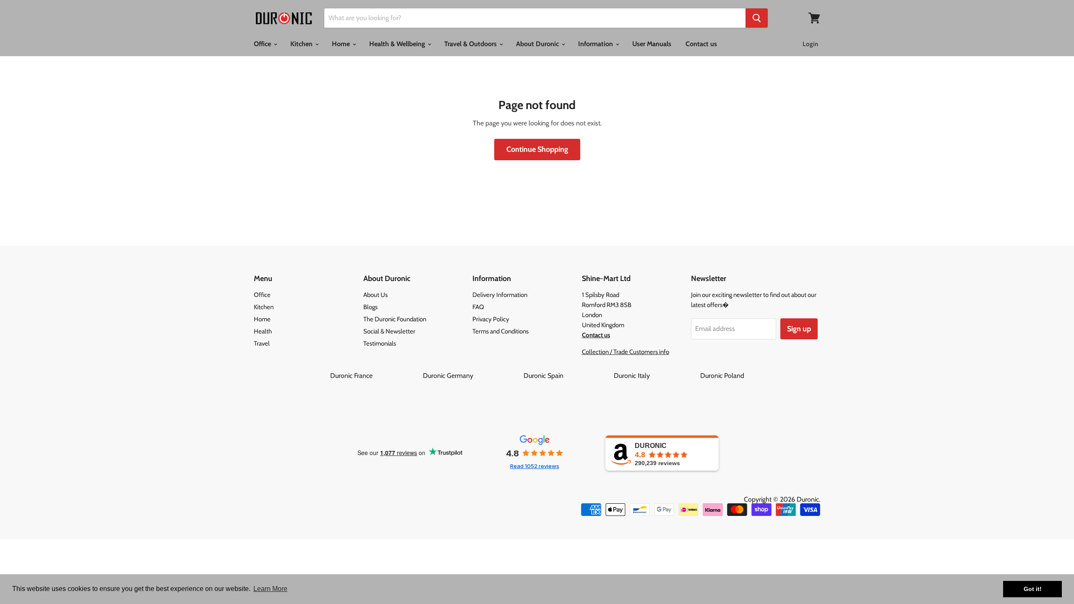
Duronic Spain (568, 376)
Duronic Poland (722, 376)
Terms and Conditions (500, 331)
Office (263, 44)
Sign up (799, 328)
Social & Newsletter (389, 331)
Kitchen (302, 44)
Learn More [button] (270, 588)
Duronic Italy (656, 376)
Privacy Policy (490, 319)
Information (596, 44)
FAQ (478, 307)
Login (810, 44)
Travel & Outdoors (471, 44)
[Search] (757, 18)
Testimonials (379, 343)
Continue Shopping (537, 149)
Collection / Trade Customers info (625, 352)
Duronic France (375, 376)
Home (342, 44)
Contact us (701, 44)
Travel (262, 343)
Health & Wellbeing (398, 44)
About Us (375, 295)
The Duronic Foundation (394, 319)
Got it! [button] (1033, 589)
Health (263, 331)
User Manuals (651, 44)
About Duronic (538, 44)
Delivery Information (499, 295)
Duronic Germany (472, 376)
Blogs (370, 307)
